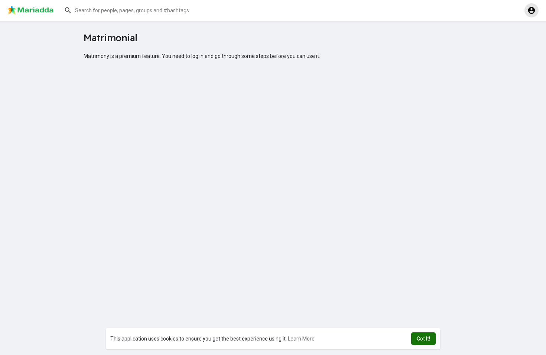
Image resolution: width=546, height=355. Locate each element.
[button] (136, 10)
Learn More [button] (301, 339)
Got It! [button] (423, 339)
